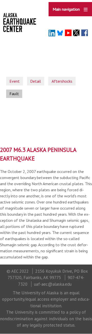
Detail (35, 81)
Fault (14, 93)
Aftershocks (62, 81)
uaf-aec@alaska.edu (53, 284)
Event (14, 81)
